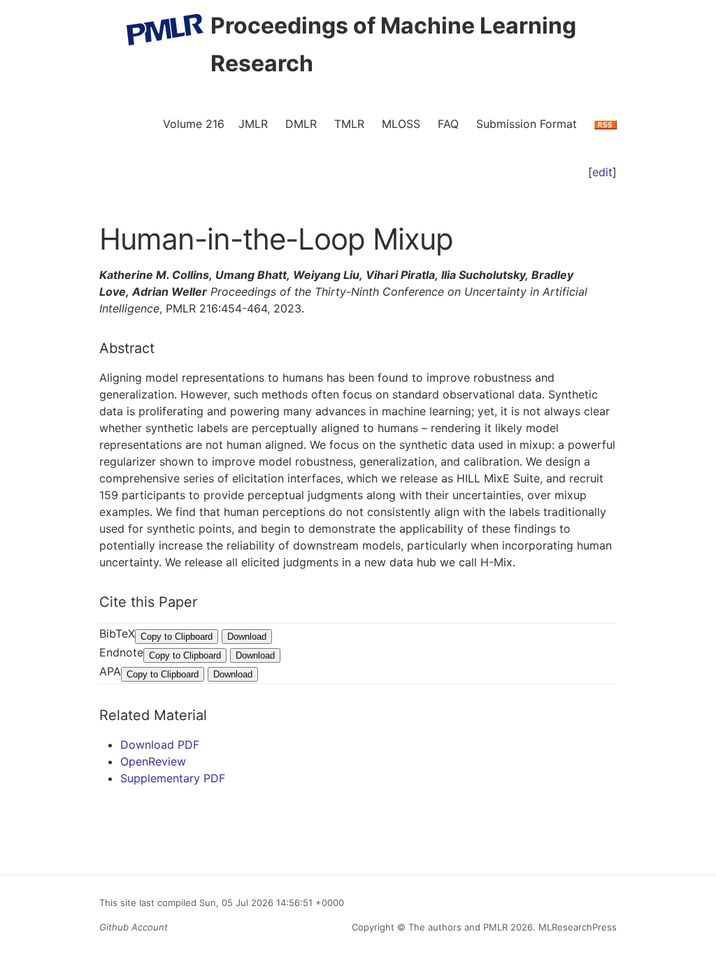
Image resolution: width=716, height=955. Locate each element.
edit (602, 172)
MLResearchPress (576, 927)
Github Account (133, 927)
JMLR (253, 124)
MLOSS (401, 124)
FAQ (448, 124)
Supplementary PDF (172, 778)
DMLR (301, 124)
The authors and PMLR (458, 927)
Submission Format (526, 124)
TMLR (349, 124)
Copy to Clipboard (177, 636)
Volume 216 (193, 124)
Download (246, 636)
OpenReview (153, 761)
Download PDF (159, 745)
